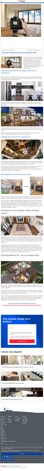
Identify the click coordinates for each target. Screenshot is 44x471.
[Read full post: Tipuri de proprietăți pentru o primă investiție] (22, 376)
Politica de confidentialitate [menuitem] (3, 437)
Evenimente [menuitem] (3, 423)
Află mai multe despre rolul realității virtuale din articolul (22, 303)
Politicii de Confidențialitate (21, 337)
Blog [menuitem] (1, 427)
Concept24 (11, 467)
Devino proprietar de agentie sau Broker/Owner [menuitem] (25, 420)
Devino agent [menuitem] (17, 419)
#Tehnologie (11, 50)
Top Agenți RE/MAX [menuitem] (2, 420)
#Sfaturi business (5, 50)
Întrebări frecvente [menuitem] (4, 418)
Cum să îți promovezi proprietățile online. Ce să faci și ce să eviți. (18, 367)
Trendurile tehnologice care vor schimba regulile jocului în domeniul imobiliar (22, 305)
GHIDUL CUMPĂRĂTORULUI (8, 459)
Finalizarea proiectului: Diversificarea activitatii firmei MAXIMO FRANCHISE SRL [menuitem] (4, 431)
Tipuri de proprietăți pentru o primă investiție (13, 383)
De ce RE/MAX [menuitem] (17, 418)
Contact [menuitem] (2, 425)
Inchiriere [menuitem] (9, 419)
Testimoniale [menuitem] (17, 420)
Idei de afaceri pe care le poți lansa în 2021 (12, 399)
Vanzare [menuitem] (9, 418)
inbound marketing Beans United (20, 467)
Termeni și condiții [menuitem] (4, 424)
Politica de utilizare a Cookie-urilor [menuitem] (4, 439)
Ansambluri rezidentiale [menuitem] (10, 421)
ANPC (19, 465)
